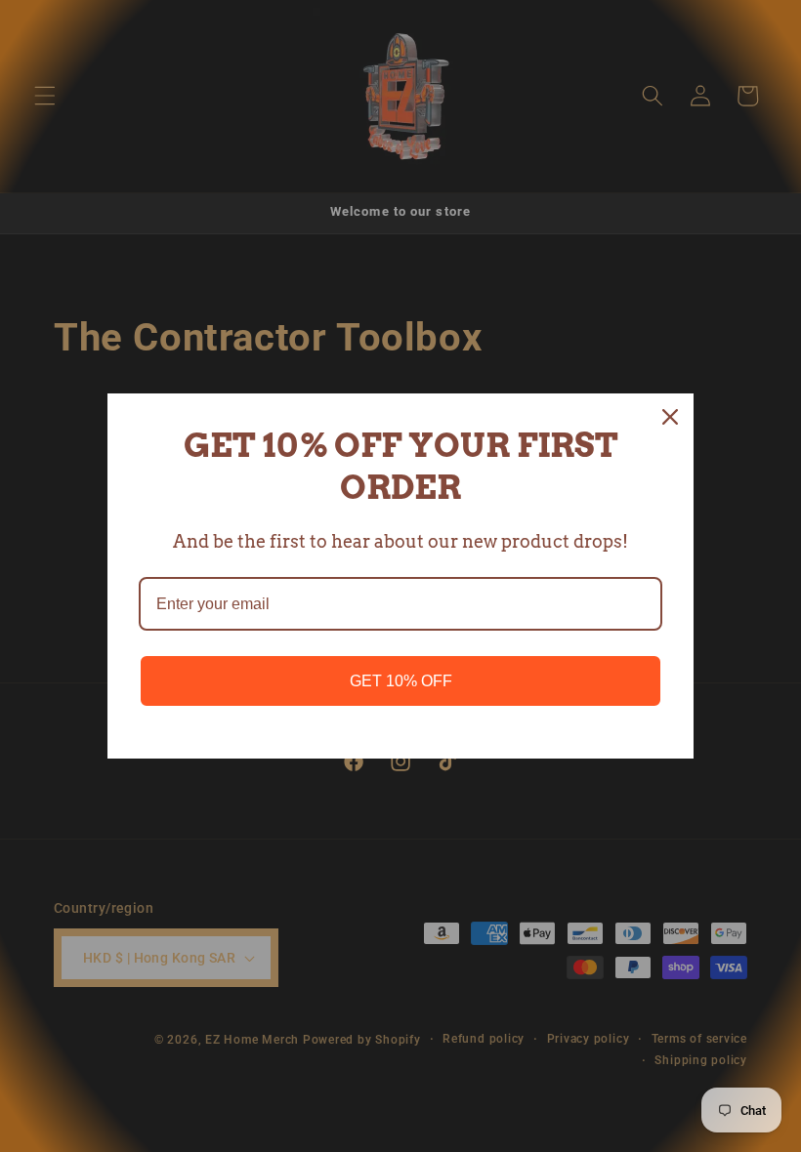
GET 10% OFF (401, 681)
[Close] (670, 416)
